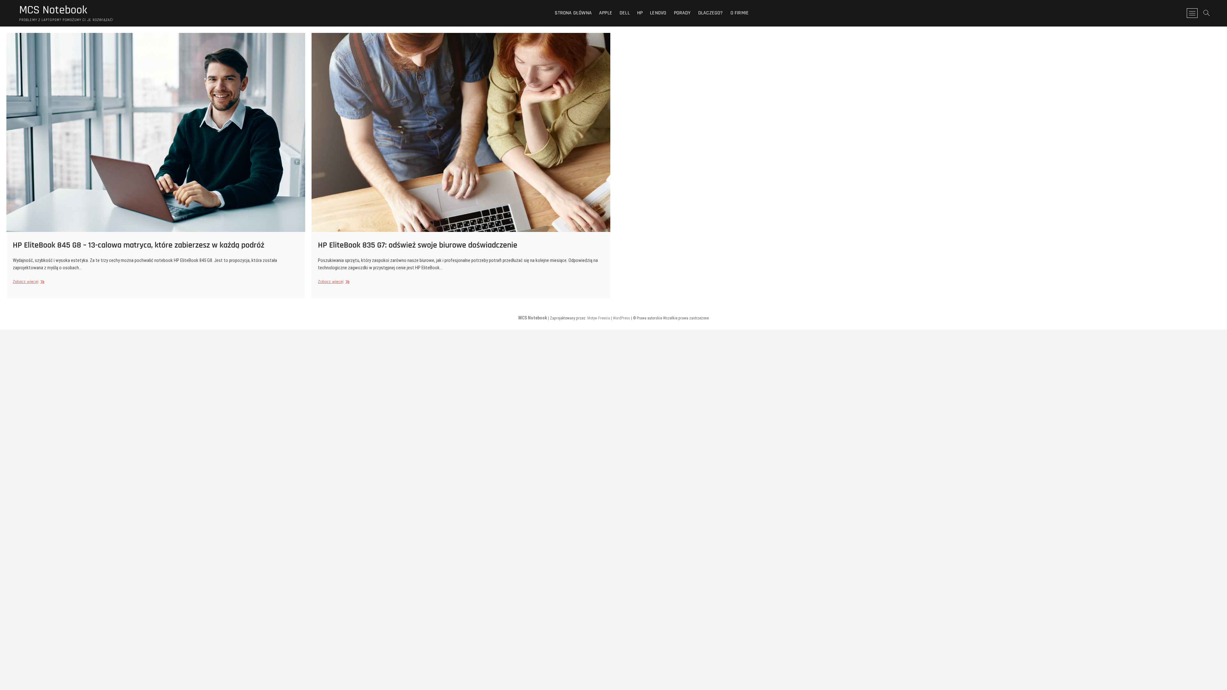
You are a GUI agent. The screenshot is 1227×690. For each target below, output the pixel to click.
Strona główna (573, 13)
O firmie (739, 13)
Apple (605, 13)
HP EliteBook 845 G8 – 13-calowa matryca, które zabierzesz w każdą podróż (138, 245)
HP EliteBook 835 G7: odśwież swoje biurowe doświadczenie (417, 245)
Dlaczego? (710, 13)
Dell (625, 13)
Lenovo (658, 13)
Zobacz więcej (28, 282)
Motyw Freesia (598, 318)
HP (640, 13)
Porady (682, 13)
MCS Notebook (53, 10)
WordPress (621, 318)
